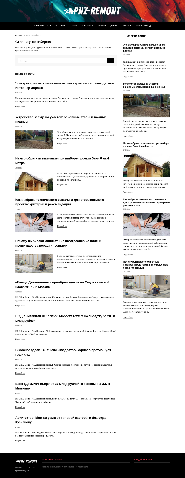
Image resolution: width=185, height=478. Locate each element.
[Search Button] (110, 60)
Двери (114, 26)
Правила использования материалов (58, 467)
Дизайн (102, 26)
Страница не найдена (32, 35)
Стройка (126, 26)
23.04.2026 (18, 209)
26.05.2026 (18, 127)
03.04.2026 (18, 427)
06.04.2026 (18, 251)
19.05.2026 (18, 168)
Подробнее (20, 106)
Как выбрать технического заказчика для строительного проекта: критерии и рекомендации (146, 202)
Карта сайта (83, 467)
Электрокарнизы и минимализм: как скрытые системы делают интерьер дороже (144, 47)
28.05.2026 (18, 93)
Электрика (87, 26)
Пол (49, 26)
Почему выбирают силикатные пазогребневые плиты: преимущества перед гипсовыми (145, 264)
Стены (73, 26)
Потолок (60, 26)
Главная (39, 26)
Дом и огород (143, 26)
